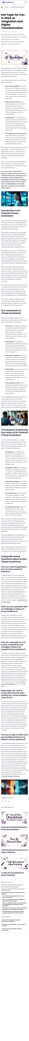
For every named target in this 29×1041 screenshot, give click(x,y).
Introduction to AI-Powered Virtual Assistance (12, 884)
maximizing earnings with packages (10, 776)
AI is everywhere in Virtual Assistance (10, 886)
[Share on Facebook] (5, 801)
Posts (6, 7)
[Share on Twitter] (2, 801)
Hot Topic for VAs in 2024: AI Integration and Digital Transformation (18, 7)
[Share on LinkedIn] (9, 801)
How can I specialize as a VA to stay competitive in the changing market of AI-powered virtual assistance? (14, 904)
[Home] (2, 7)
